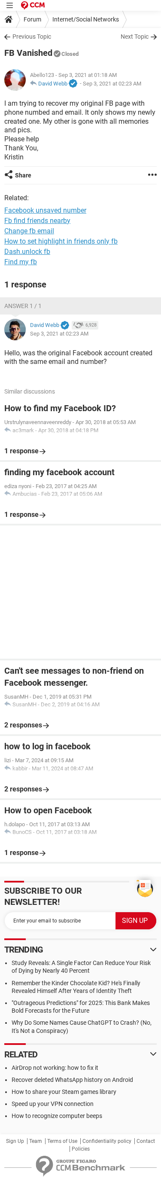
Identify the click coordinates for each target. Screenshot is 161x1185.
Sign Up (15, 1141)
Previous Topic (31, 36)
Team (35, 1141)
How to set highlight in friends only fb (61, 241)
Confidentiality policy (106, 1141)
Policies (81, 1149)
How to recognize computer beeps (57, 1115)
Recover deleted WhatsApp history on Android (72, 1079)
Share (23, 175)
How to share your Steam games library (64, 1091)
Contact (146, 1141)
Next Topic (135, 36)
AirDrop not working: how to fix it (55, 1067)
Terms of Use (62, 1141)
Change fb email (29, 231)
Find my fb (20, 262)
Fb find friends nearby (37, 221)
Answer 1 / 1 (23, 305)
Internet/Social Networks (85, 19)
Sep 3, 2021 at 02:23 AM (112, 83)
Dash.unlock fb (27, 251)
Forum (32, 19)
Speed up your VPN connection (53, 1103)
